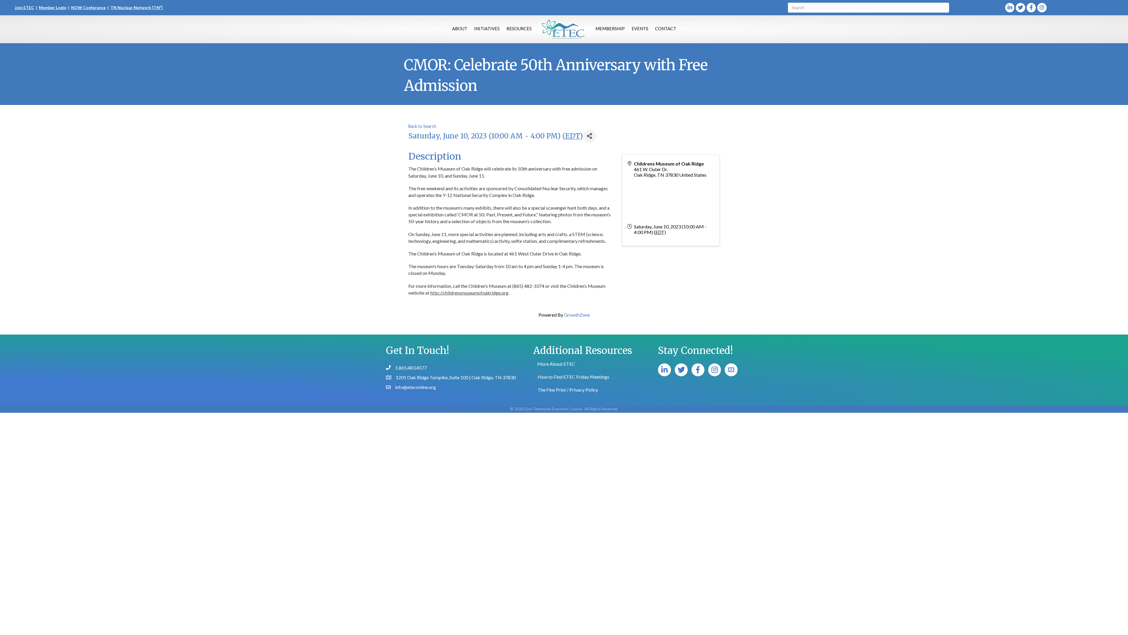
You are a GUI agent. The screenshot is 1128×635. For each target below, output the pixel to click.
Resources (519, 28)
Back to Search (422, 126)
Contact (665, 28)
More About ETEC (556, 364)
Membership (610, 28)
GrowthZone (577, 314)
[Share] (589, 136)
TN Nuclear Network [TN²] (136, 7)
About (459, 28)
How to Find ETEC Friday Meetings (573, 377)
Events (640, 28)
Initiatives (487, 28)
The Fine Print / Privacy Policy (568, 389)
